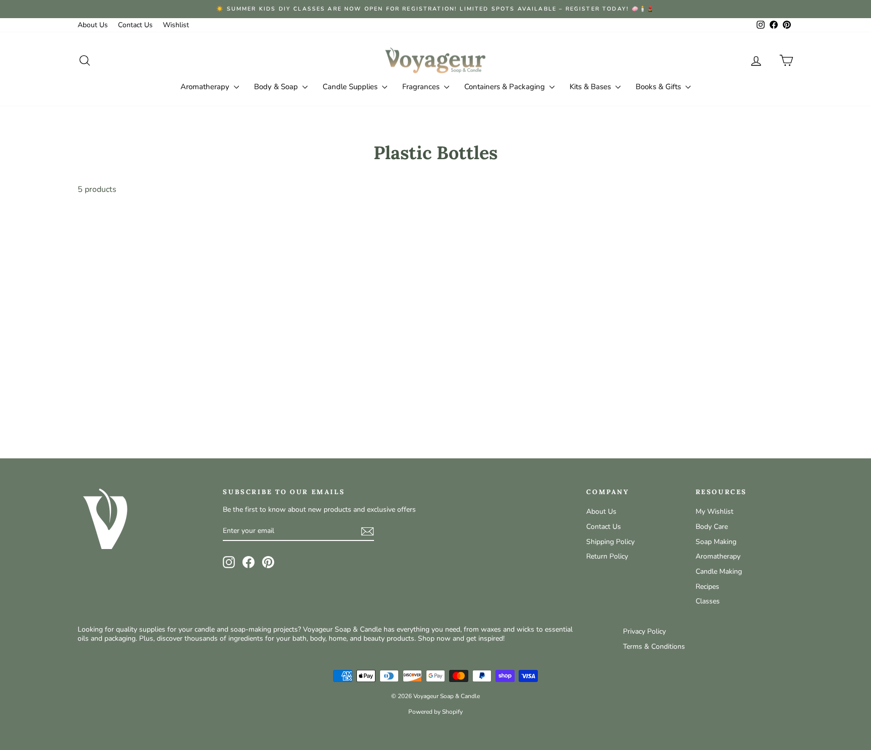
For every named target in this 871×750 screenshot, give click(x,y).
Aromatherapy (205, 87)
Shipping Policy (610, 542)
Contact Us (135, 25)
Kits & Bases (591, 87)
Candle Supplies (351, 87)
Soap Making (716, 542)
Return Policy (607, 556)
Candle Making (719, 571)
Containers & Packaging (505, 87)
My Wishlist (714, 511)
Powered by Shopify (435, 712)
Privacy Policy (644, 631)
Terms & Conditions (654, 646)
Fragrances (422, 87)
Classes (708, 601)
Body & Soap (277, 87)
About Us (93, 25)
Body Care (712, 526)
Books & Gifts (659, 87)
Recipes (707, 586)
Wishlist (176, 25)
